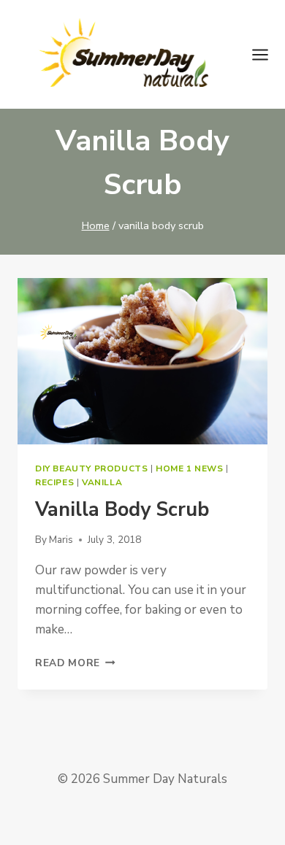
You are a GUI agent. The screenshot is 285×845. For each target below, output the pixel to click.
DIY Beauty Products (91, 468)
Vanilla (102, 482)
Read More (75, 663)
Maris (61, 540)
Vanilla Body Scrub (122, 509)
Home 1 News (190, 468)
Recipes (54, 482)
